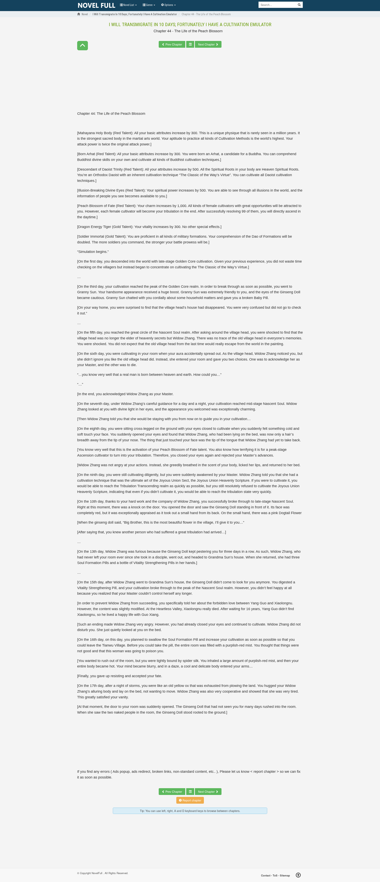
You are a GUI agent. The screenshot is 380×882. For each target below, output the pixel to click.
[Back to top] (298, 875)
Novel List (129, 5)
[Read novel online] (96, 5)
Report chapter (191, 800)
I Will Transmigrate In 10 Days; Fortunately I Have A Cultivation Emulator (190, 24)
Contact (265, 875)
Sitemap (285, 875)
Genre (149, 5)
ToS (275, 875)
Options (169, 5)
